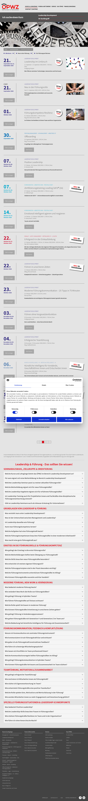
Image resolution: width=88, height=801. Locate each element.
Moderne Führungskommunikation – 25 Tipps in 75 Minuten (52, 290)
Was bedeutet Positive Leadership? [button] (19, 707)
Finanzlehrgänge (69, 6)
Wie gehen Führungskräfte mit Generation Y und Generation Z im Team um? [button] (34, 618)
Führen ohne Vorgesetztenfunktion (40, 314)
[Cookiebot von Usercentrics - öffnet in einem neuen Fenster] (73, 380)
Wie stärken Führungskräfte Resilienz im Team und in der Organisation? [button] (33, 716)
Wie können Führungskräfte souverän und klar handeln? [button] (27, 577)
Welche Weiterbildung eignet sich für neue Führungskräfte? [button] (28, 487)
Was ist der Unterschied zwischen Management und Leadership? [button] (30, 518)
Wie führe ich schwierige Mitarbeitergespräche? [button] (24, 646)
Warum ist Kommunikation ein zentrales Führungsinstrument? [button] (30, 633)
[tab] (44, 474)
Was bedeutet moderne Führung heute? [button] (21, 587)
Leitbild (68, 737)
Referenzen (68, 745)
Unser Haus (68, 753)
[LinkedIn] (83, 797)
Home (6, 49)
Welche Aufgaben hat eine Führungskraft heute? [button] (24, 531)
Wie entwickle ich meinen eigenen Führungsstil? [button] (24, 564)
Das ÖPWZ (60, 6)
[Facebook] (80, 797)
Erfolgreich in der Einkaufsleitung (39, 239)
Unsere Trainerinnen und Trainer (9, 788)
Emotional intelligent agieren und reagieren (44, 213)
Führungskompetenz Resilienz (38, 112)
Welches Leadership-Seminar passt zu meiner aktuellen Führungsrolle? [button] (33, 483)
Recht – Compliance (6, 740)
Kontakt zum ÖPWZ (31, 9)
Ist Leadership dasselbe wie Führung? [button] (20, 522)
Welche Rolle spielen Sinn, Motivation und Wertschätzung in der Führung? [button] (34, 692)
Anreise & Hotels (48, 745)
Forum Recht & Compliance (30, 750)
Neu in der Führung (23, 53)
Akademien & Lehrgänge (7, 778)
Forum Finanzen (28, 737)
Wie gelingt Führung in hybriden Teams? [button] (21, 596)
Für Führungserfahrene (43, 53)
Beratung (47, 750)
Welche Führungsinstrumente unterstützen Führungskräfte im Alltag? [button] (32, 573)
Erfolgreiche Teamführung (36, 340)
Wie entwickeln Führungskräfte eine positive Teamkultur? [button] (28, 688)
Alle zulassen (69, 419)
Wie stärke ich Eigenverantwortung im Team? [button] (23, 683)
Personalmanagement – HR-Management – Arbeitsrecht (12, 747)
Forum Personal (28, 740)
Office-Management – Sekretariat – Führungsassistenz (10, 767)
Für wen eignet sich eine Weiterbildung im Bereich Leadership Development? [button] (35, 478)
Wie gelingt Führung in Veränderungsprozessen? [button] (24, 614)
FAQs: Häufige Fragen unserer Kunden (53, 740)
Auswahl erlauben (44, 419)
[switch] (34, 412)
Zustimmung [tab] (18, 385)
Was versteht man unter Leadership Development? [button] (25, 513)
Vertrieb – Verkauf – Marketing (9, 764)
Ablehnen (19, 419)
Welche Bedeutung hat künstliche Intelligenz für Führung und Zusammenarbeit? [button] (37, 623)
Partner (67, 748)
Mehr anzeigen (9, 75)
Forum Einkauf (27, 735)
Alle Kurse (8, 53)
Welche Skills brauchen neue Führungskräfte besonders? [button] (27, 559)
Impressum (45, 797)
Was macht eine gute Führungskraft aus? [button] (21, 540)
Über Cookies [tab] (70, 385)
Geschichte (68, 750)
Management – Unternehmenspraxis (10, 735)
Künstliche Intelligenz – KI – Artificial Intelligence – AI (10, 774)
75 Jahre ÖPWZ (69, 735)
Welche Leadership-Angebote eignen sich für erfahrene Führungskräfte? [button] (33, 491)
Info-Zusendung (48, 735)
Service (53, 6)
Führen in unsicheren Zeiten (37, 266)
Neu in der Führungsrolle (36, 87)
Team (67, 740)
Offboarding (30, 136)
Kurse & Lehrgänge (31, 6)
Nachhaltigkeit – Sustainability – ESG (10, 757)
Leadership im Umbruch (35, 61)
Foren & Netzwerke (44, 6)
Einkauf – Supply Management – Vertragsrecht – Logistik (9, 761)
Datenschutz (54, 797)
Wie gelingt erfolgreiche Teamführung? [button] (20, 674)
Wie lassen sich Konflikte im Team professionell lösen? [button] (26, 651)
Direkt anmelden (49, 737)
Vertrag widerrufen (71, 797)
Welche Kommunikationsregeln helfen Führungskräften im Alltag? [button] (31, 655)
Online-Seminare (6, 780)
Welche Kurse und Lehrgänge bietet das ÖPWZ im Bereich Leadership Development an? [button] (39, 474)
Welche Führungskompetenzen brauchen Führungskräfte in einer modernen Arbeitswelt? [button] (40, 536)
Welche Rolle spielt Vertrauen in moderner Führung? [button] (25, 605)
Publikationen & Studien (50, 753)
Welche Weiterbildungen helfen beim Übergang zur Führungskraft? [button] (31, 555)
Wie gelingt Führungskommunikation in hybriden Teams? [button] (28, 660)
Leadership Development (8, 737)
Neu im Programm (6, 785)
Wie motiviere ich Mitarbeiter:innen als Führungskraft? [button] (26, 679)
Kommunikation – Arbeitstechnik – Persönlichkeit (10, 743)
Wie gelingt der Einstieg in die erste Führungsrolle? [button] (25, 550)
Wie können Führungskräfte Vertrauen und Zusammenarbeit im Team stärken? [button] (36, 664)
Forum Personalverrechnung (30, 742)
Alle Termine (29, 149)
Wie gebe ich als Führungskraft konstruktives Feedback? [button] (27, 642)
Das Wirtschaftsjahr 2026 (50, 742)
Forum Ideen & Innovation (30, 748)
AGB (62, 797)
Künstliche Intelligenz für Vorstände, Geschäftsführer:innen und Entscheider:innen (45, 367)
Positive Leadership (33, 162)
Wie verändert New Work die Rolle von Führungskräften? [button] (27, 592)
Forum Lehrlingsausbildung (30, 745)
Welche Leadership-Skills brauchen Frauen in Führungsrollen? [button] (29, 711)
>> (49, 442)
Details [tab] (44, 385)
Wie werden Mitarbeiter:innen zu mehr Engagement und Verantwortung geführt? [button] (37, 697)
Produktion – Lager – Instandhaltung (10, 771)
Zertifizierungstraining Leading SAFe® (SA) (43, 187)
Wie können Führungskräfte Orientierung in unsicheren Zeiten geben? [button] (32, 609)
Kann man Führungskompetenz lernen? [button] (20, 527)
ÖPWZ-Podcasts (48, 755)
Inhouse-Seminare (6, 783)
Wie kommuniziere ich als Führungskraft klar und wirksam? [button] (28, 637)
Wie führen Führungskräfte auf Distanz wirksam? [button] (24, 600)
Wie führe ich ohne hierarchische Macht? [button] (21, 720)
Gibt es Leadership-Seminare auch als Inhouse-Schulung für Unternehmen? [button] (34, 503)
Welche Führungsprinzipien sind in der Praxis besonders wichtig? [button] (30, 568)
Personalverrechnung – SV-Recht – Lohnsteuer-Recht (10, 751)
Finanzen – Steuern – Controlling (9, 755)
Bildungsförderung (49, 748)
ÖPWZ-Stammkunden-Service (52, 758)
